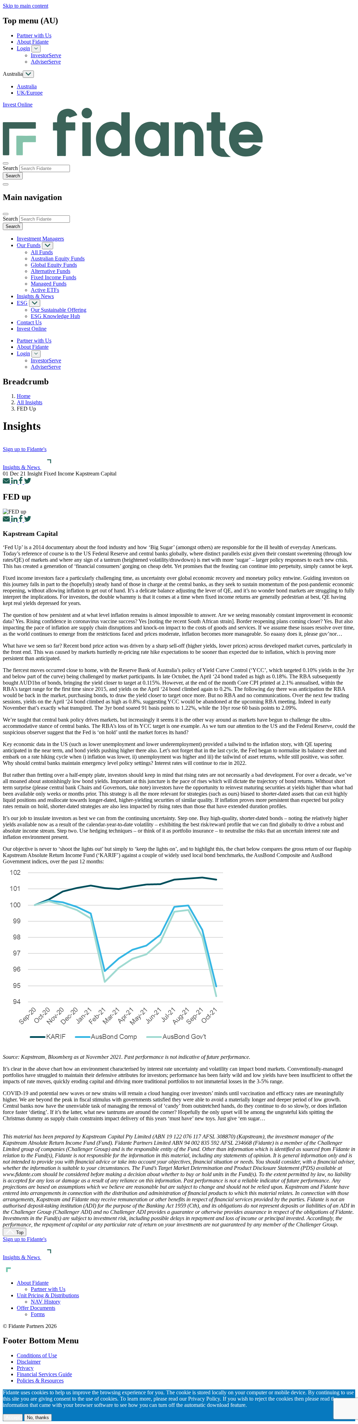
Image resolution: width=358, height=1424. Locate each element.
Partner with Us (34, 35)
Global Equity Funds (54, 265)
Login (23, 48)
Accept (13, 1417)
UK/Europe (30, 93)
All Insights (29, 402)
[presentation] (44, 168)
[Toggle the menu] (5, 184)
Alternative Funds (50, 271)
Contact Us (29, 322)
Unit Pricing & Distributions (48, 1295)
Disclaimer (29, 1362)
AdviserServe (46, 62)
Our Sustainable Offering (58, 310)
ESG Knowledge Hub (55, 316)
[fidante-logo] (133, 155)
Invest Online (18, 105)
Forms (38, 1314)
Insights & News (35, 296)
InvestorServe (46, 55)
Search (10, 168)
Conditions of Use (37, 1355)
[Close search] (5, 163)
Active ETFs (45, 290)
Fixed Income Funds (53, 277)
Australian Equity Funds (58, 258)
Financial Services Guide (44, 1374)
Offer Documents (36, 1308)
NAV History (45, 1302)
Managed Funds (48, 284)
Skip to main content (25, 6)
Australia (27, 86)
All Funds (42, 252)
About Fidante (33, 42)
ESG (22, 303)
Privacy (25, 1368)
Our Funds (29, 245)
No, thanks (38, 1417)
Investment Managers (40, 239)
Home (23, 396)
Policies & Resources (40, 1381)
